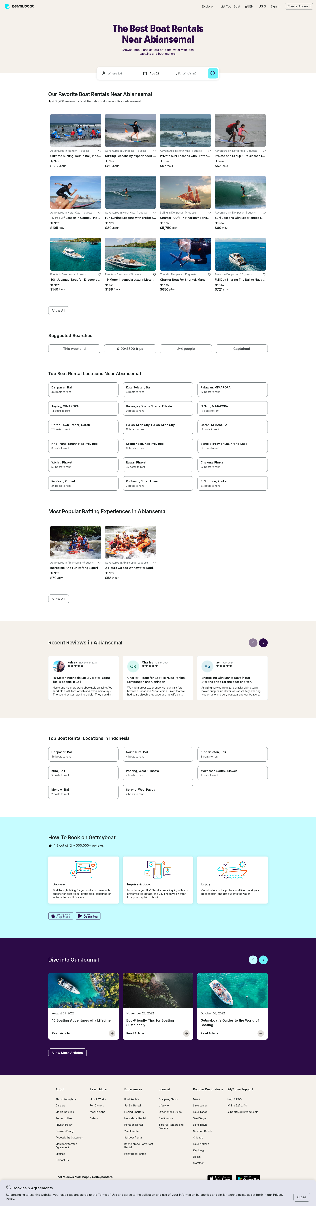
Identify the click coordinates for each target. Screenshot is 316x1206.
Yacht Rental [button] (131, 1131)
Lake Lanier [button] (200, 1105)
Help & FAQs (234, 1099)
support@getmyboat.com (242, 1111)
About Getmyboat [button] (66, 1099)
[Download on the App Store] (60, 916)
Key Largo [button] (199, 1150)
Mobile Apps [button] (97, 1111)
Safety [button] (94, 1118)
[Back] (253, 642)
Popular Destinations (208, 1089)
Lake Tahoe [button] (200, 1111)
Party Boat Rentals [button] (135, 1153)
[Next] (263, 642)
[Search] (213, 73)
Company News (168, 1099)
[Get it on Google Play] (88, 916)
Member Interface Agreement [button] (66, 1145)
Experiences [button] (133, 1089)
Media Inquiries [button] (65, 1111)
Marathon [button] (198, 1162)
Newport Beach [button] (202, 1131)
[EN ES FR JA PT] (249, 6)
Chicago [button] (198, 1137)
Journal (164, 1089)
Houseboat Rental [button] (135, 1118)
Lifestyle (164, 1105)
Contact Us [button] (62, 1160)
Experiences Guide (170, 1111)
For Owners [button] (97, 1105)
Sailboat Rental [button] (133, 1137)
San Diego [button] (199, 1118)
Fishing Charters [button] (134, 1111)
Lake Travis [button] (200, 1124)
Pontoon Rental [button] (133, 1124)
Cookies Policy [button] (65, 1131)
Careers (60, 1105)
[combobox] (119, 73)
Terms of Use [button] (107, 1194)
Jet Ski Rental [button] (132, 1105)
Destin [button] (197, 1156)
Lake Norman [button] (201, 1143)
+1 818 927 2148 (237, 1105)
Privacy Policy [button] (64, 1124)
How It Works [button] (98, 1099)
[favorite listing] (99, 150)
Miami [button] (196, 1099)
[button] (230, 6)
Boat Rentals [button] (131, 1099)
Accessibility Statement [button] (69, 1137)
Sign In (275, 6)
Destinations (166, 1118)
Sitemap (60, 1153)
